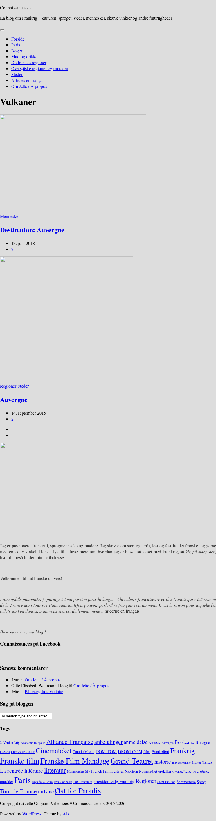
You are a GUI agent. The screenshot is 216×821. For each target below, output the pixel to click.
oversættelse (182, 771)
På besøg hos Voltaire (44, 691)
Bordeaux (184, 742)
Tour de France (18, 791)
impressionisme (181, 762)
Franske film (19, 760)
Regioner (8, 386)
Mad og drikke (24, 56)
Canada (5, 752)
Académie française (33, 743)
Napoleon (131, 771)
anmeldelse (135, 741)
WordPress (31, 813)
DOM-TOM (106, 751)
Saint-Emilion (167, 782)
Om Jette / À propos (29, 86)
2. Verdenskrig (10, 742)
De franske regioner (28, 62)
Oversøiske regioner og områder (39, 68)
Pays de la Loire (42, 782)
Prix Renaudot (82, 782)
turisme (46, 791)
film (146, 751)
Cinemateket (53, 750)
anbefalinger (108, 742)
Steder (16, 74)
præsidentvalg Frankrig (113, 781)
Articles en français (28, 80)
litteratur (55, 770)
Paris (15, 45)
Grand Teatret (132, 760)
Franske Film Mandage (74, 761)
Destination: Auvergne (32, 230)
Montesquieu (75, 771)
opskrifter (164, 771)
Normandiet (148, 771)
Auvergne (14, 399)
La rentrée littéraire (21, 770)
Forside (17, 39)
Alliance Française (69, 741)
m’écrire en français (122, 611)
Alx (66, 813)
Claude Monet (83, 751)
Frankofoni (160, 751)
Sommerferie (186, 781)
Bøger (16, 50)
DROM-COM (130, 751)
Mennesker (10, 216)
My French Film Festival (104, 771)
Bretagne (202, 742)
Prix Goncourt (63, 782)
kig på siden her (200, 551)
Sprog (201, 781)
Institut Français (202, 762)
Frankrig (182, 750)
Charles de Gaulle (23, 751)
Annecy (154, 742)
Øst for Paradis (78, 790)
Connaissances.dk (16, 7)
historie (162, 761)
